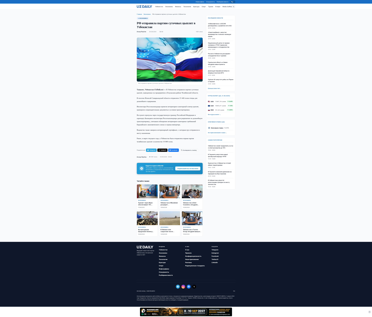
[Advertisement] (186, 312)
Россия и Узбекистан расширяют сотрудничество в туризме (219, 55)
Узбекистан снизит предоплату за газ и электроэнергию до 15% (220, 147)
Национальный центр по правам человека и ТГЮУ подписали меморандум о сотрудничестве (219, 45)
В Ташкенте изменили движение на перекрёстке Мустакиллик (220, 173)
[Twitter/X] (194, 287)
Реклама (188, 262)
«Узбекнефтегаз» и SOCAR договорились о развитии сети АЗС (220, 25)
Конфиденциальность (193, 256)
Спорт (204, 6)
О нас (187, 250)
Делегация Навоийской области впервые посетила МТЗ (218, 72)
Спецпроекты (210, 2)
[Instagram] (183, 287)
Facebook (174, 150)
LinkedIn (215, 262)
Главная (139, 14)
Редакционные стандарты (195, 266)
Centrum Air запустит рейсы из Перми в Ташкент (220, 80)
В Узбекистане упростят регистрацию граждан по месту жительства (219, 182)
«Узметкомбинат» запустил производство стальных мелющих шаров (219, 34)
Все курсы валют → (214, 114)
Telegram (152, 150)
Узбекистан (159, 6)
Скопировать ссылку (190, 150)
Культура (196, 6)
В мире (217, 6)
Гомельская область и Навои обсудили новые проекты (217, 63)
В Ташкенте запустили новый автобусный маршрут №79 (218, 155)
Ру (232, 2)
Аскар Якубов (141, 31)
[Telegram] (178, 287)
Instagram (215, 253)
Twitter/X (163, 150)
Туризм (210, 6)
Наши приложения (192, 259)
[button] (233, 6)
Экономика (169, 6)
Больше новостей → (214, 88)
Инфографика (200, 2)
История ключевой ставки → (217, 132)
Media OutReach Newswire (231, 6)
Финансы (178, 6)
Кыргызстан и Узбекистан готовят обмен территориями (219, 164)
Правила (188, 253)
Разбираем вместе (222, 2)
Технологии (187, 6)
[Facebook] (189, 287)
